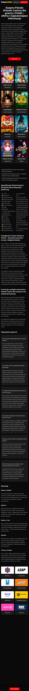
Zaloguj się (16, 2)
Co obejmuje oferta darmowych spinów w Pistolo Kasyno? (14, 391)
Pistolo (6, 2)
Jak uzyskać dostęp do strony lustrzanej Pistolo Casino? (13, 416)
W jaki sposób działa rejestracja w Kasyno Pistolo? (14, 339)
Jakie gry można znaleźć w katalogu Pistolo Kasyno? (14, 440)
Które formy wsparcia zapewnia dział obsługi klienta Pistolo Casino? (12, 465)
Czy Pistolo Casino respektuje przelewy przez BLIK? (13, 366)
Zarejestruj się (24, 2)
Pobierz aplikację (14, 688)
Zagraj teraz (14, 58)
